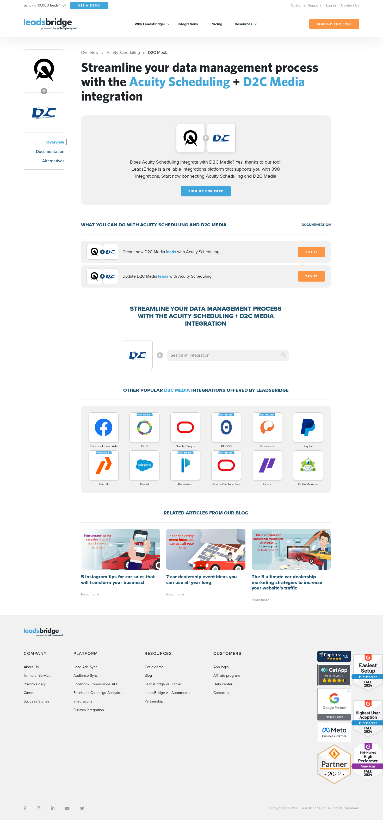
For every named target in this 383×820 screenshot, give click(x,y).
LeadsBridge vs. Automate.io (167, 692)
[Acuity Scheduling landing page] (44, 69)
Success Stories (37, 701)
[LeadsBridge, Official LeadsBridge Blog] (50, 24)
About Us (31, 667)
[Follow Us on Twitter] (82, 808)
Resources (243, 24)
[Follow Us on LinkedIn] (52, 808)
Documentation (50, 151)
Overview (55, 142)
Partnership (154, 701)
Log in (331, 5)
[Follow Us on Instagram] (38, 808)
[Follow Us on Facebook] (25, 808)
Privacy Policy (35, 684)
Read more (90, 594)
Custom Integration (88, 710)
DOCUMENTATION (316, 224)
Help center (222, 684)
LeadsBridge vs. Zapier (163, 684)
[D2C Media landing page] (44, 112)
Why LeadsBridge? (150, 24)
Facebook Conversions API (95, 684)
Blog (148, 675)
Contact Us (350, 5)
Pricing (216, 24)
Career (29, 692)
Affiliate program (226, 675)
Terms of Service (37, 675)
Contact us (222, 692)
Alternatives (53, 161)
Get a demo (154, 667)
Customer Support (306, 5)
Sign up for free (205, 191)
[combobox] (228, 355)
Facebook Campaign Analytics (97, 692)
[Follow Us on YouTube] (67, 808)
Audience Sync (85, 675)
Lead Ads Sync (85, 667)
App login (221, 667)
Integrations (188, 24)
